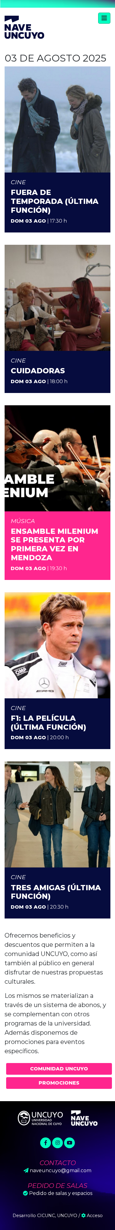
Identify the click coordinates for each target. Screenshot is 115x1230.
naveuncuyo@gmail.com (60, 1170)
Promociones (59, 1083)
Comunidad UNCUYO (59, 1069)
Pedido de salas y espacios (60, 1193)
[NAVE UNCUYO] (24, 26)
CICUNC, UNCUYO (57, 1215)
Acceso (94, 1215)
